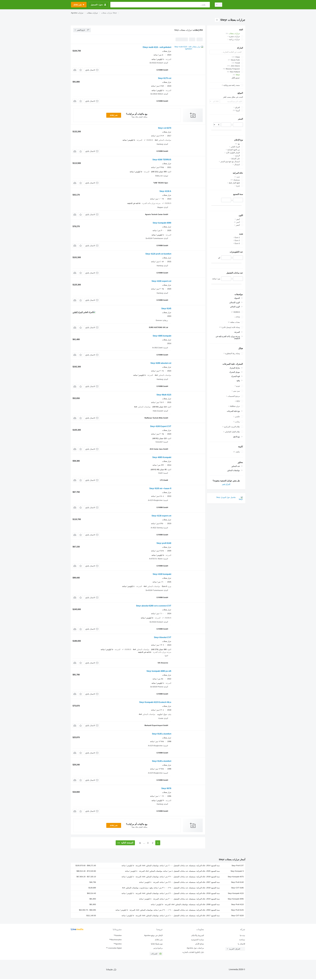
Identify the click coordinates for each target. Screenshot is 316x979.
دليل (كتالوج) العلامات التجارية (193, 952)
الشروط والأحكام (197, 935)
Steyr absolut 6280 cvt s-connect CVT (153, 606)
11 (140, 843)
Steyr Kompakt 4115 (236, 893)
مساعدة (242, 940)
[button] (80, 70)
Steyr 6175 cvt (164, 78)
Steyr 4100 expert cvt (161, 281)
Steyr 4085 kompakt (162, 336)
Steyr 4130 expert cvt (161, 516)
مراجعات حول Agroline (195, 948)
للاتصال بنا (241, 944)
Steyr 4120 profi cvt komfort (158, 254)
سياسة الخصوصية (197, 940)
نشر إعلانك (114, 115)
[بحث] (207, 4)
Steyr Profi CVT (238, 866)
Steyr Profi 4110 (237, 904)
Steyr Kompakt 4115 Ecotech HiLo (155, 702)
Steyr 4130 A (165, 191)
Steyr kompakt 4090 (162, 223)
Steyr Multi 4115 (164, 395)
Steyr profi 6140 (164, 543)
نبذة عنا (242, 935)
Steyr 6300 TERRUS (161, 160)
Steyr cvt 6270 (164, 128)
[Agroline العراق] (235, 5)
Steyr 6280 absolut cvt (160, 363)
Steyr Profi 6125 (237, 910)
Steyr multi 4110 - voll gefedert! (157, 47)
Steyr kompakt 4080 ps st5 (159, 671)
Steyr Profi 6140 (237, 882)
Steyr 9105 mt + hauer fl (160, 488)
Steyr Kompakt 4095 (236, 899)
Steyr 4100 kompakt (162, 574)
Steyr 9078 (166, 788)
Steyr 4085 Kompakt (161, 457)
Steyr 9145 (166, 308)
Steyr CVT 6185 (237, 888)
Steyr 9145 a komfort (161, 734)
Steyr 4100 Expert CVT (160, 426)
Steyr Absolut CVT (162, 637)
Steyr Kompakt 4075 (236, 877)
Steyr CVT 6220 (237, 916)
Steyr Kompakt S (237, 871)
